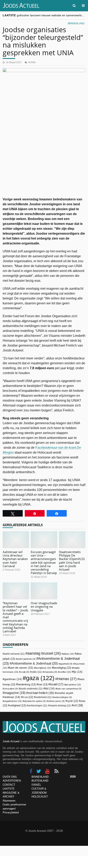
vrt (78, 705)
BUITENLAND (40, 780)
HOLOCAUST (40, 796)
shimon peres (56, 701)
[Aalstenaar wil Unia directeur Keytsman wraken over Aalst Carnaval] (16, 539)
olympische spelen (35, 701)
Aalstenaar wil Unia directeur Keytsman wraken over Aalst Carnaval (15, 559)
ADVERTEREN (12, 780)
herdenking (26, 684)
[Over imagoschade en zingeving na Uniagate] (44, 590)
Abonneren (9, 800)
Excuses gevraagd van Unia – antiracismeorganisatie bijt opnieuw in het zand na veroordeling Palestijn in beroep (44, 562)
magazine (15, 693)
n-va (28, 697)
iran (42, 684)
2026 (73, 776)
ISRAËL (36, 784)
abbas (68, 654)
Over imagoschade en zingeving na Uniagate (44, 606)
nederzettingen (63, 697)
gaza (40, 678)
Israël (56, 684)
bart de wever (21, 667)
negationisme (13, 701)
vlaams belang (60, 705)
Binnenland (76, 23)
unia (33, 62)
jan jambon (73, 684)
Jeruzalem (11, 688)
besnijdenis (43, 668)
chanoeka (50, 672)
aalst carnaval (14, 653)
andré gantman (26, 659)
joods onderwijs (31, 688)
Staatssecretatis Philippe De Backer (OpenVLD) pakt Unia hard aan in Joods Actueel (72, 560)
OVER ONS (10, 776)
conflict (65, 672)
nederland (43, 697)
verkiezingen (37, 705)
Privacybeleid (11, 812)
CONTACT (9, 784)
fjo (77, 671)
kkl (50, 688)
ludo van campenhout (69, 688)
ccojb (24, 672)
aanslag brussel (44, 653)
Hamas (67, 679)
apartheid (66, 664)
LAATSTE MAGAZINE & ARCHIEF (11, 792)
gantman (13, 679)
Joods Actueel (11, 741)
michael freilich (41, 693)
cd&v (36, 671)
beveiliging (62, 667)
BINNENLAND (40, 776)
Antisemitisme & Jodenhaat (34, 663)
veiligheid (17, 705)
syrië (72, 701)
